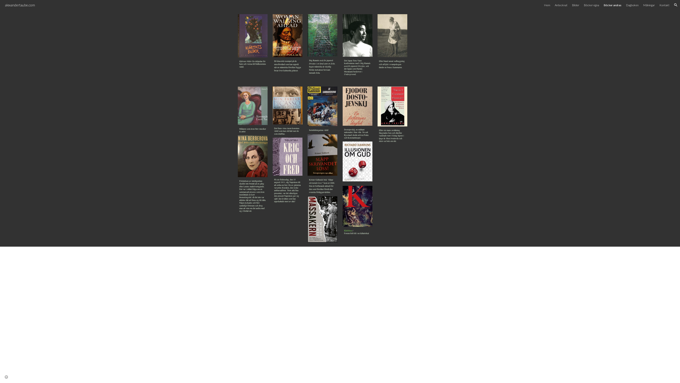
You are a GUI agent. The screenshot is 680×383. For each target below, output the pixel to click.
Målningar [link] (649, 5)
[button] (676, 5)
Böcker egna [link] (591, 5)
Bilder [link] (575, 5)
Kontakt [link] (664, 5)
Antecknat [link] (561, 5)
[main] (253, 64)
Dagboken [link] (632, 5)
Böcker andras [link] (612, 5)
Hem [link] (547, 5)
